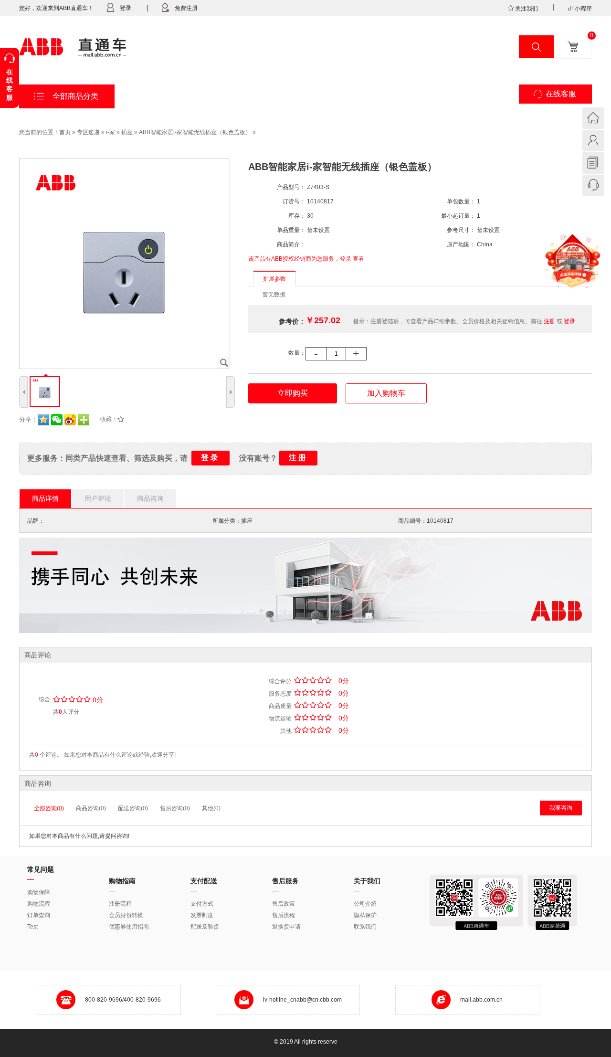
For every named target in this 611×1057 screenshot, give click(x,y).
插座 (127, 132)
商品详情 (45, 498)
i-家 (110, 132)
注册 (549, 321)
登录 (125, 8)
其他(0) (211, 808)
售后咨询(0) (175, 808)
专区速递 (88, 132)
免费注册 (186, 8)
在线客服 (561, 94)
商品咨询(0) (91, 808)
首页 (65, 132)
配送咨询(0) (133, 808)
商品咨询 (150, 498)
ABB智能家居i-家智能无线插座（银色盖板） (195, 132)
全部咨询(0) (49, 808)
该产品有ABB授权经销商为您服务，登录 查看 (306, 258)
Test (32, 926)
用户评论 (97, 498)
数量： (297, 352)
